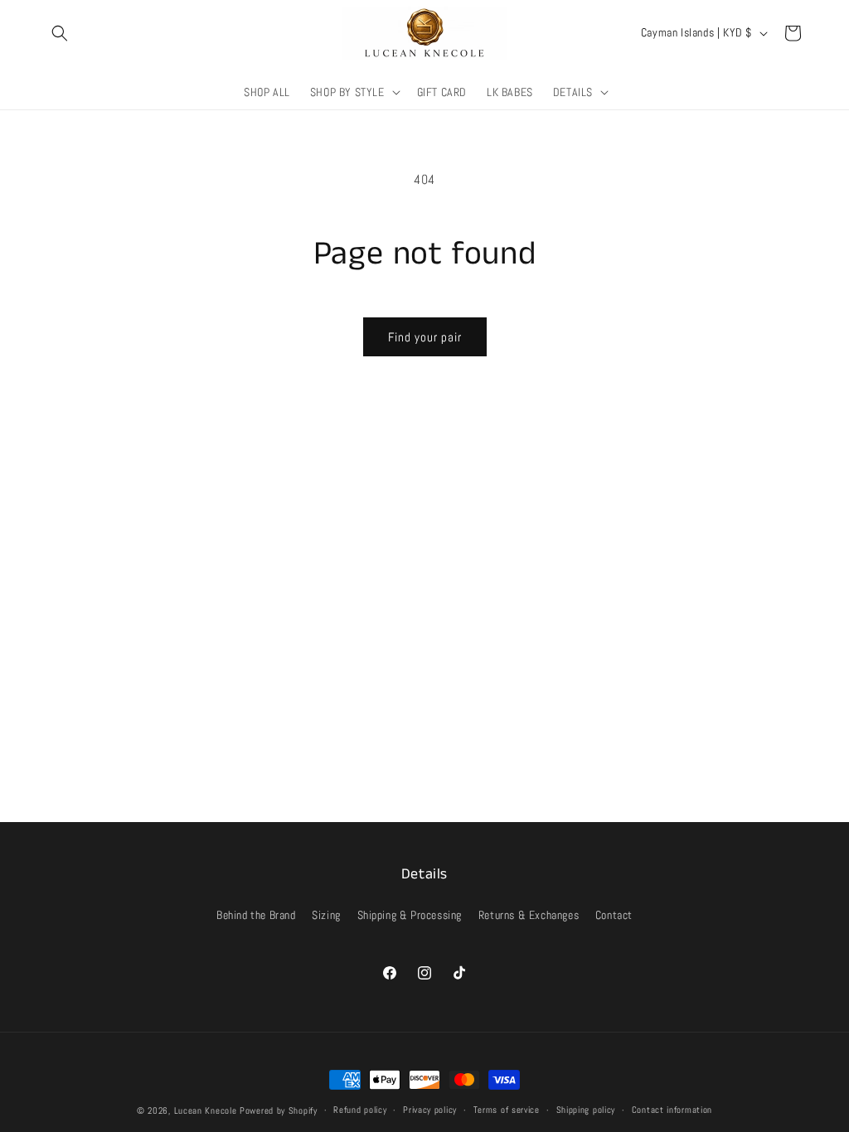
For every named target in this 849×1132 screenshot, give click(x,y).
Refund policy (359, 1109)
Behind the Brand (256, 914)
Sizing (326, 914)
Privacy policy (430, 1109)
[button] (59, 33)
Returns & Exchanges (528, 914)
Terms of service (506, 1109)
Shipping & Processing (410, 914)
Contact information (672, 1109)
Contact (614, 914)
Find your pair (425, 337)
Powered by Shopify (279, 1110)
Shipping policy (586, 1109)
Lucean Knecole (205, 1110)
